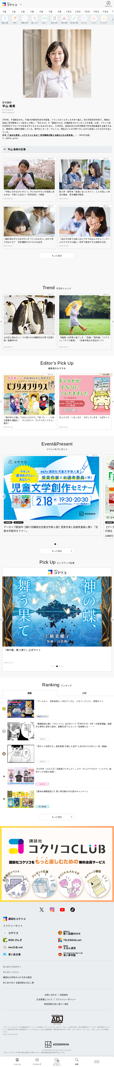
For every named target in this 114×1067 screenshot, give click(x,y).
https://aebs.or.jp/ (10, 1034)
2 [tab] (54, 666)
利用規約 (64, 994)
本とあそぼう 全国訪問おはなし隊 (18, 982)
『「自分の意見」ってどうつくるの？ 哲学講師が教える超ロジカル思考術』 (40, 135)
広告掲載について (45, 999)
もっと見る (57, 816)
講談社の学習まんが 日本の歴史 (17, 977)
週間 (29, 693)
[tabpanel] (57, 619)
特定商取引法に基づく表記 (56, 1003)
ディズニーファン (11, 972)
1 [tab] (52, 666)
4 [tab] (59, 666)
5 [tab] (61, 666)
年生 (69, 11)
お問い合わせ (51, 994)
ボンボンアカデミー (12, 966)
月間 (84, 693)
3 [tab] (57, 666)
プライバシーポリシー (66, 999)
